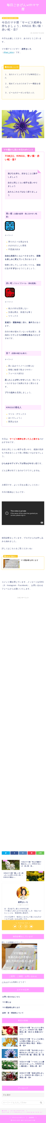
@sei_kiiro (9, 52)
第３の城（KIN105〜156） (10, 18)
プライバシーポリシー (18, 1117)
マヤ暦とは (6, 1002)
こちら (4, 982)
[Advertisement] (23, 698)
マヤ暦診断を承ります (11, 1007)
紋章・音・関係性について (13, 1013)
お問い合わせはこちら (11, 997)
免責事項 (31, 1117)
